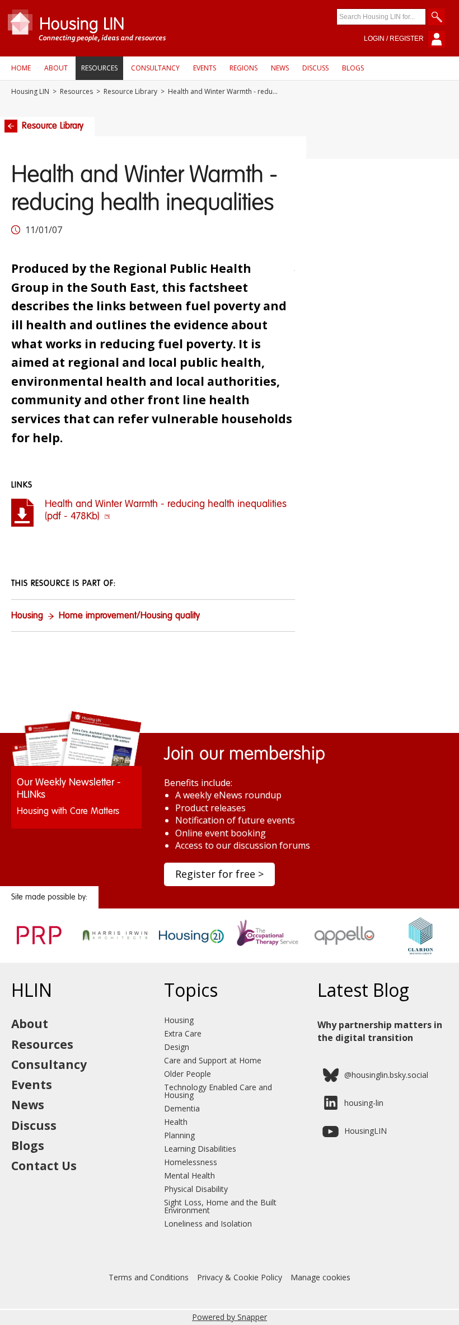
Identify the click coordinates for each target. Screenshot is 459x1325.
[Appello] (344, 951)
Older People (187, 1073)
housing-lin (363, 1102)
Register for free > (219, 874)
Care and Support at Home (212, 1060)
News (280, 68)
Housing (27, 616)
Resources (99, 68)
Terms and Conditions (149, 1277)
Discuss (315, 68)
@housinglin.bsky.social (386, 1075)
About (56, 68)
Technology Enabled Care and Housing (218, 1091)
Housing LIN (30, 91)
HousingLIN (365, 1130)
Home (21, 68)
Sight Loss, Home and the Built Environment (220, 1206)
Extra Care (183, 1033)
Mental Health (189, 1175)
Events (204, 68)
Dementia (182, 1108)
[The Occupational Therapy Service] (268, 951)
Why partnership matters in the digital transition (379, 1031)
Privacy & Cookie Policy (239, 1277)
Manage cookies (320, 1277)
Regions (243, 68)
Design (176, 1047)
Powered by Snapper (229, 1317)
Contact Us (44, 1165)
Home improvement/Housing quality (129, 616)
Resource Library (130, 91)
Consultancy (155, 68)
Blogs (353, 68)
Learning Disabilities (200, 1148)
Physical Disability (196, 1189)
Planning (179, 1135)
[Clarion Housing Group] (420, 951)
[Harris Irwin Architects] (115, 951)
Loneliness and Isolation (208, 1223)
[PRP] (38, 951)
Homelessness (190, 1162)
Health (176, 1121)
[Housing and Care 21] (191, 951)
